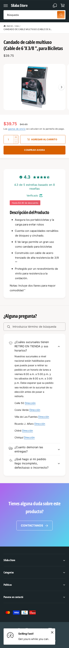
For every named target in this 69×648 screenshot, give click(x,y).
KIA (17, 26)
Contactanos (32, 525)
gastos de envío (17, 128)
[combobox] (34, 14)
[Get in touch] (55, 5)
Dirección (30, 403)
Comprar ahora (34, 150)
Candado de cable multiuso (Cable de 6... (28, 29)
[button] (6, 5)
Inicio (10, 26)
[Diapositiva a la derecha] (61, 87)
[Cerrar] (52, 632)
